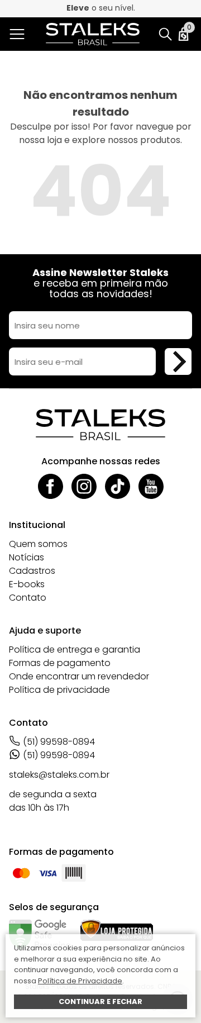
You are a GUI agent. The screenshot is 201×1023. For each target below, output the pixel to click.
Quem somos (38, 543)
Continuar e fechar (100, 1001)
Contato (27, 597)
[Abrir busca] (165, 34)
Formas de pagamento (60, 662)
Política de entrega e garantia (74, 649)
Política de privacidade (59, 689)
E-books (27, 584)
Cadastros (32, 570)
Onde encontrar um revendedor (79, 676)
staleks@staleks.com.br (59, 774)
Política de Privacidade (80, 981)
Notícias (26, 557)
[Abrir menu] (19, 34)
